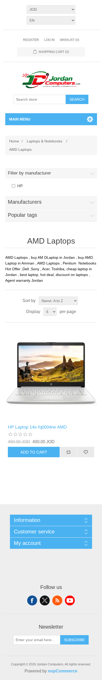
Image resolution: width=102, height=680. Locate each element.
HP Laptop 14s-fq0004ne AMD (37, 427)
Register (31, 40)
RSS (57, 600)
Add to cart (33, 452)
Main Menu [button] (19, 119)
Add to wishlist (85, 452)
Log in (49, 40)
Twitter (45, 600)
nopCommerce (62, 671)
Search (77, 99)
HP (20, 186)
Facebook (32, 600)
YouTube (70, 600)
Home (14, 141)
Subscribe (74, 640)
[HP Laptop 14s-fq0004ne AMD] (51, 373)
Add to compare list (68, 452)
